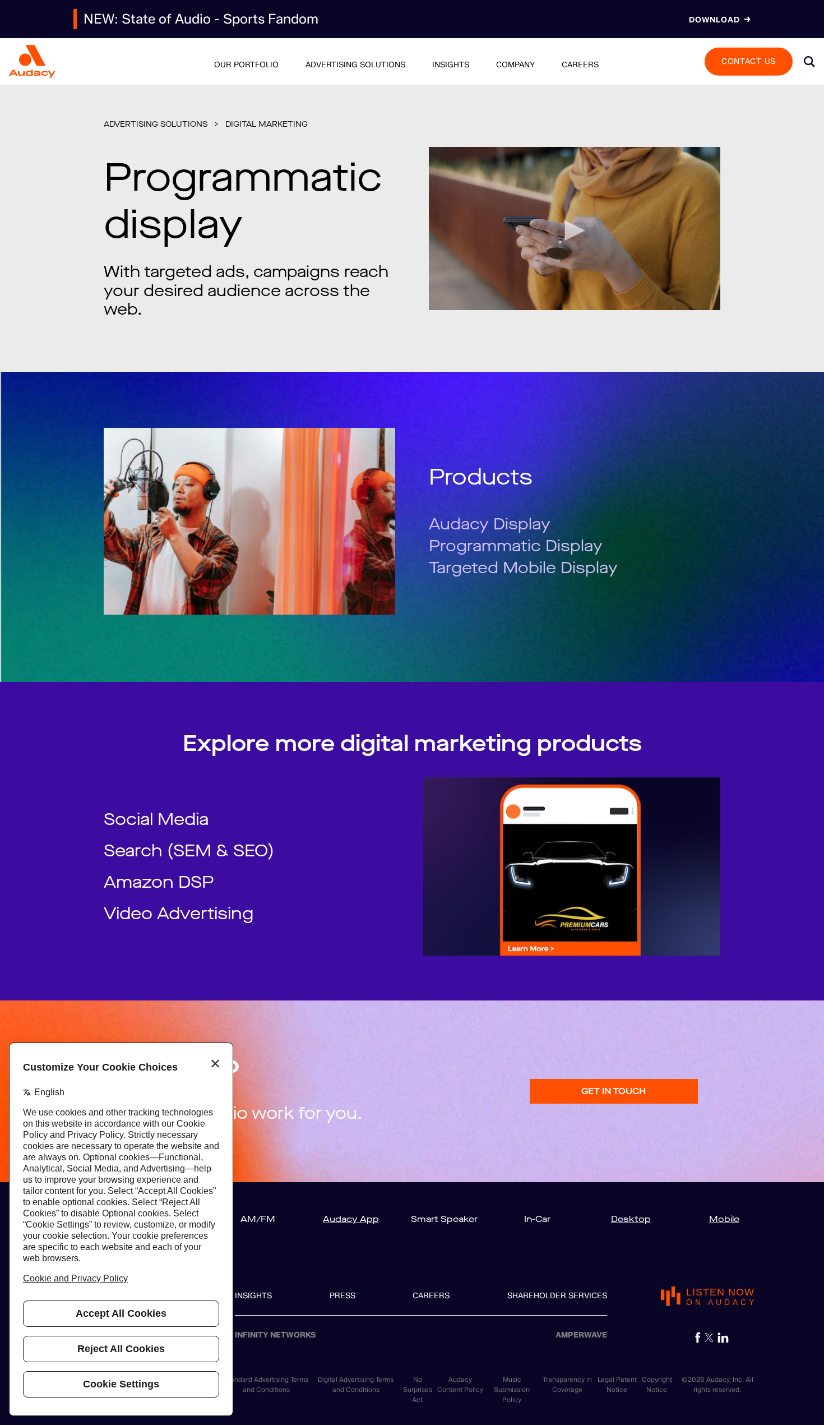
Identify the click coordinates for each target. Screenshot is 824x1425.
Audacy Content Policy (460, 1384)
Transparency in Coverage (567, 1384)
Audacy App (351, 1219)
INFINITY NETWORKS (275, 1335)
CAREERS (431, 1296)
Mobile (724, 1219)
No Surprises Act (417, 1389)
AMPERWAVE (581, 1335)
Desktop (631, 1219)
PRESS (342, 1296)
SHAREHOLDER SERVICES (557, 1296)
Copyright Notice (657, 1384)
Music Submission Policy (512, 1389)
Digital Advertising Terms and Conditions (356, 1384)
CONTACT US (748, 61)
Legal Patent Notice (617, 1384)
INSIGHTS (253, 1296)
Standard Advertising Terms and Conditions (266, 1384)
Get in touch (613, 1091)
